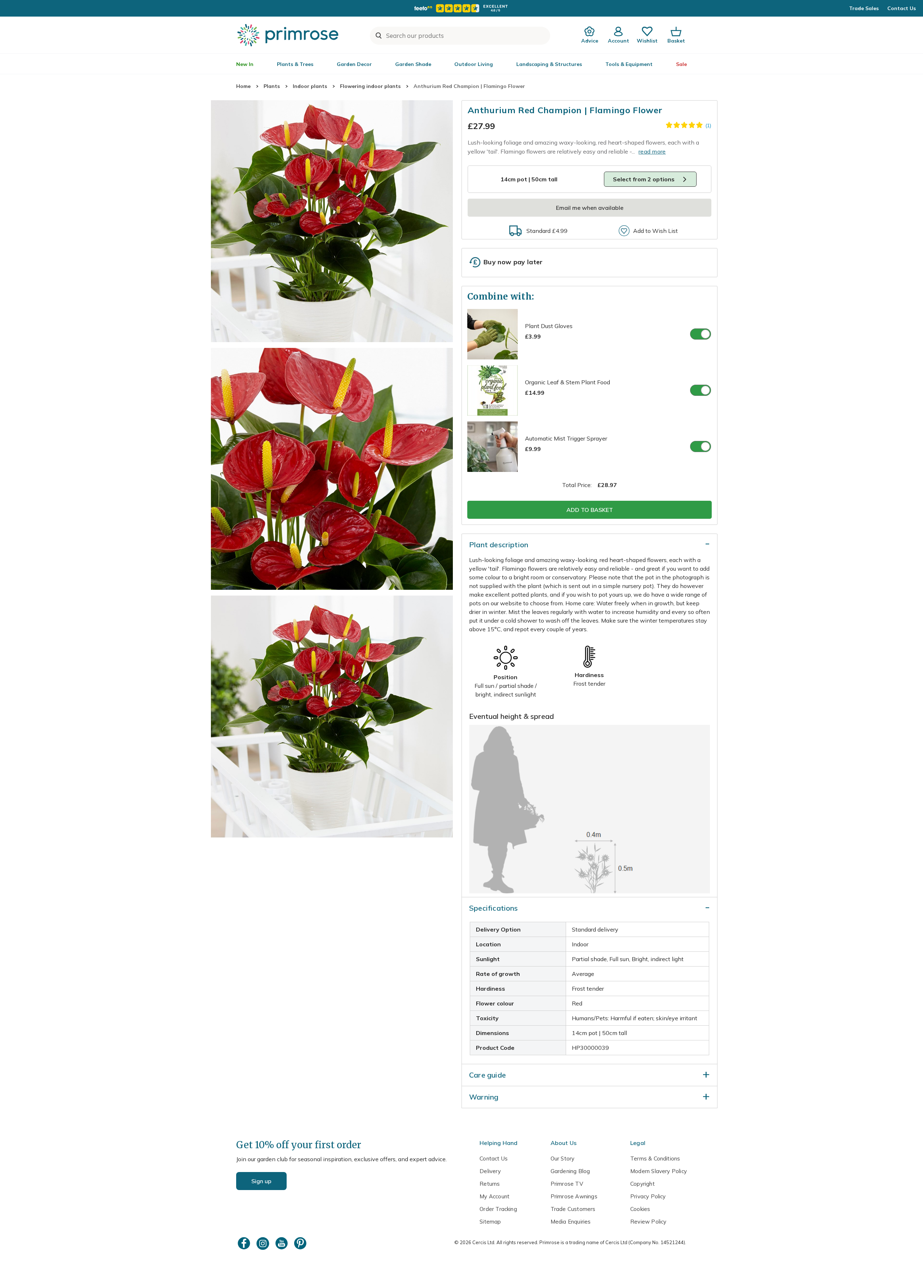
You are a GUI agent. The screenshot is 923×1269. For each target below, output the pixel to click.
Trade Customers (573, 1209)
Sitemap (490, 1221)
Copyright (642, 1183)
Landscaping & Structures (549, 64)
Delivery (490, 1171)
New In (244, 64)
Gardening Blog (570, 1171)
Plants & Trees (295, 64)
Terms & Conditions (655, 1158)
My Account (494, 1196)
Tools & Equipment (629, 64)
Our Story (563, 1158)
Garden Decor (354, 64)
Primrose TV (567, 1183)
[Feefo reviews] (461, 8)
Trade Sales (864, 8)
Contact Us (901, 8)
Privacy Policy (648, 1196)
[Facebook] (244, 1243)
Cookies (640, 1209)
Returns (490, 1183)
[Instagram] (263, 1243)
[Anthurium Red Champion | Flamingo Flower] (332, 221)
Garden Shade (413, 64)
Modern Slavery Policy (658, 1171)
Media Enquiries (571, 1221)
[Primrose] (288, 35)
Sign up (261, 1181)
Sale (681, 64)
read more (652, 151)
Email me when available (589, 207)
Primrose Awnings (574, 1196)
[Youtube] (282, 1243)
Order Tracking (498, 1209)
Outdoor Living (473, 64)
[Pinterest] (301, 1243)
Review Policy (648, 1221)
